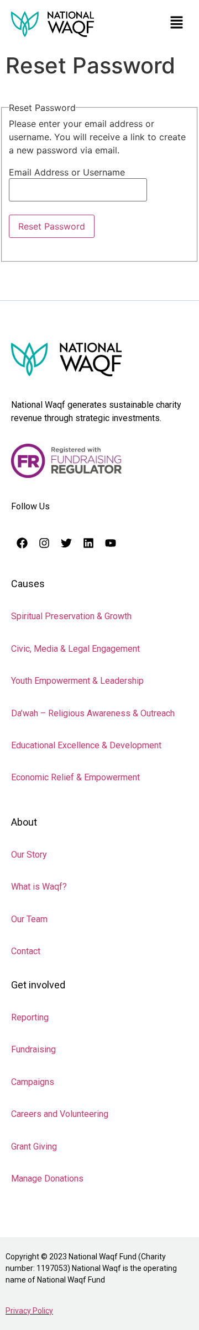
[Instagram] (44, 543)
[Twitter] (66, 543)
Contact (25, 951)
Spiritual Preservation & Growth (71, 616)
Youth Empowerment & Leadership (77, 680)
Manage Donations (47, 1178)
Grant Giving (34, 1146)
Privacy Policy (29, 1310)
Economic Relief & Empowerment (75, 777)
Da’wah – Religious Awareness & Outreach (93, 713)
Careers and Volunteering (59, 1114)
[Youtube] (111, 543)
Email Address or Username (67, 172)
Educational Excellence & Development (86, 745)
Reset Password (51, 226)
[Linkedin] (88, 543)
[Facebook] (22, 543)
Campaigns (32, 1082)
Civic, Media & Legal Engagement (75, 648)
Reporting (30, 1017)
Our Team (29, 919)
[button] (177, 23)
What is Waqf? (39, 886)
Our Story (29, 854)
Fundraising (33, 1049)
